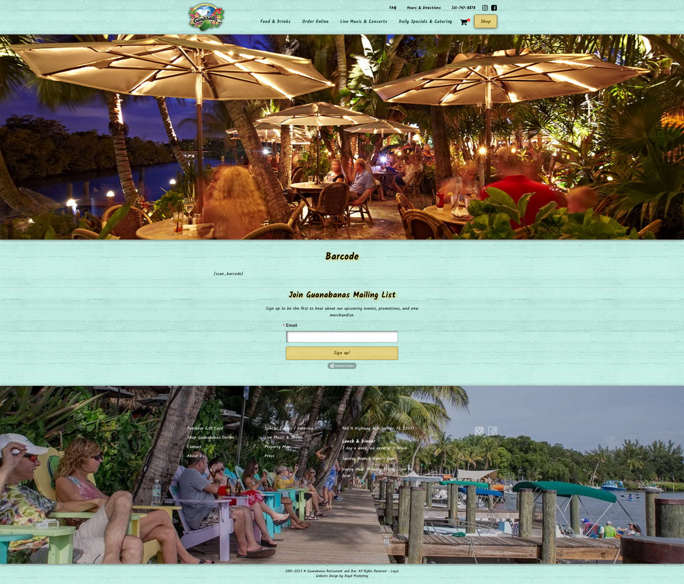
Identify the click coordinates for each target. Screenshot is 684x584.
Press (269, 456)
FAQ (392, 8)
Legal (394, 571)
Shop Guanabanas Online (210, 437)
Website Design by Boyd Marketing (342, 576)
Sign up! (342, 353)
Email (291, 325)
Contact (194, 447)
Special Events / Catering (289, 428)
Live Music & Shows (283, 437)
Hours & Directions (424, 8)
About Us (195, 456)
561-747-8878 (463, 8)
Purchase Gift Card (205, 428)
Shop (485, 21)
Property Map (277, 447)
